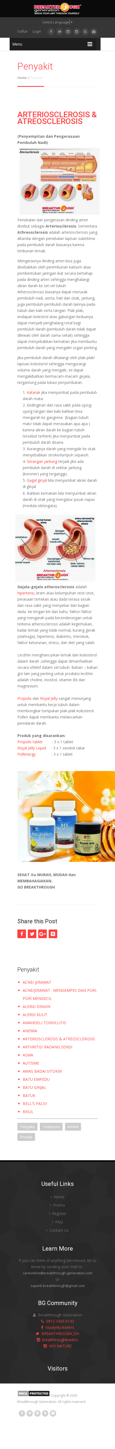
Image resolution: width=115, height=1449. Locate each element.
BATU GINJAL (34, 1087)
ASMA (28, 1055)
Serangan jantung (42, 461)
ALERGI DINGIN (36, 1006)
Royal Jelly (48, 698)
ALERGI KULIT (35, 1014)
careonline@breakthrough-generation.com (57, 1273)
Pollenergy (26, 754)
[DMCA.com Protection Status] (33, 1395)
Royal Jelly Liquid (31, 748)
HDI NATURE (59, 1345)
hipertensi (25, 593)
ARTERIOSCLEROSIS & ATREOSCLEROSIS (57, 118)
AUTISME (31, 1063)
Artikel (73, 1126)
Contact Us (58, 1230)
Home (22, 77)
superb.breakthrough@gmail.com (57, 1285)
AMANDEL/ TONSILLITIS (44, 1022)
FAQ (58, 1221)
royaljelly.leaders (58, 1327)
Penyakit (27, 1126)
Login (37, 31)
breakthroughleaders (59, 1339)
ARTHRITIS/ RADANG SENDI (47, 1046)
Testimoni (51, 1126)
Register (58, 1213)
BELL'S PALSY (35, 1103)
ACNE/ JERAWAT (37, 982)
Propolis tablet (30, 741)
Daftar (22, 31)
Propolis (24, 698)
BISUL (28, 1111)
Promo (58, 1205)
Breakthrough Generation (36, 1401)
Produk (26, 1137)
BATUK (29, 1095)
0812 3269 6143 (59, 1321)
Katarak (33, 392)
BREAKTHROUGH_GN (59, 1333)
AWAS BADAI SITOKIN (42, 1071)
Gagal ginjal (37, 480)
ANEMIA (30, 1030)
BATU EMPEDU (36, 1079)
